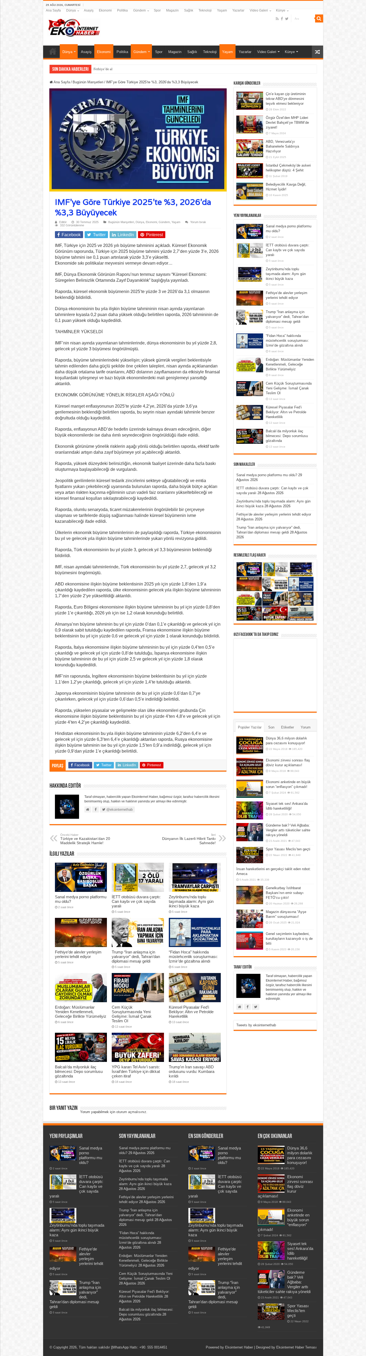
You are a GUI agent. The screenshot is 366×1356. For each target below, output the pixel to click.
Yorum (306, 727)
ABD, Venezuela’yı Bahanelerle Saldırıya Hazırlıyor (282, 146)
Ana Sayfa (53, 10)
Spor (157, 10)
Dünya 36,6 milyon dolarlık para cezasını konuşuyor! (299, 1155)
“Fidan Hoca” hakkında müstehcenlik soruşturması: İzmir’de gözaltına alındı (193, 956)
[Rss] (277, 19)
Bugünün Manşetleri (88, 82)
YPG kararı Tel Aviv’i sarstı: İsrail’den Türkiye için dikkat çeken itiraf (136, 1071)
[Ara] (319, 18)
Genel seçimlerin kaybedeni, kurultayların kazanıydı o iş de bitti (289, 938)
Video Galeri (259, 10)
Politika (122, 10)
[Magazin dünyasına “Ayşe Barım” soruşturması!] (249, 919)
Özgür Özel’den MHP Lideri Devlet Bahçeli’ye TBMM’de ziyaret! (287, 122)
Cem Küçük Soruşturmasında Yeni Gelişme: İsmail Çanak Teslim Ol (132, 1014)
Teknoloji (205, 10)
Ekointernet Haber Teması (296, 1347)
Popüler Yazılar (250, 727)
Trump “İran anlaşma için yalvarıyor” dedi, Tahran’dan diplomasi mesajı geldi (136, 956)
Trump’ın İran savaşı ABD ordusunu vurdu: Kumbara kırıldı (191, 1071)
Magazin (172, 10)
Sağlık (188, 10)
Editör (63, 222)
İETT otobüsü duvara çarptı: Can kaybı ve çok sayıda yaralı (136, 901)
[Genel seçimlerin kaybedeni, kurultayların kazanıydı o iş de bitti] (249, 940)
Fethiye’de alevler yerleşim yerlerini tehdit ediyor (130, 69)
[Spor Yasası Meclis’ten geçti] (249, 855)
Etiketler (287, 727)
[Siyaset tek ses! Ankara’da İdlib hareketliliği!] (249, 810)
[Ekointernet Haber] (74, 26)
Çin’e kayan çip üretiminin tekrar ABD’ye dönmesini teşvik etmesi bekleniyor (286, 99)
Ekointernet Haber (239, 1347)
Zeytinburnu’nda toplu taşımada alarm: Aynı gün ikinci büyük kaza (191, 901)
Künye (280, 10)
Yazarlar (238, 10)
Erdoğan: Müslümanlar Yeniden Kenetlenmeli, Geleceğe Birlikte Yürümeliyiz (80, 1012)
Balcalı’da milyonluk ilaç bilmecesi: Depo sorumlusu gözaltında (79, 1071)
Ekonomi (105, 10)
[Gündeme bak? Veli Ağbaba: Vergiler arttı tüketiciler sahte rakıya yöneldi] (249, 832)
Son (271, 727)
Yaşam (222, 10)
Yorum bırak (198, 222)
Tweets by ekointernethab (256, 1025)
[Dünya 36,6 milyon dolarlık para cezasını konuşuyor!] (249, 745)
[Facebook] (281, 19)
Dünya (71, 10)
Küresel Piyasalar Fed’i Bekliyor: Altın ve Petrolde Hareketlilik (191, 1012)
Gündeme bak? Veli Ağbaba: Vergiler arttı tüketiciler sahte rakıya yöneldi (288, 830)
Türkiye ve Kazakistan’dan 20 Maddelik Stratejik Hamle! (85, 839)
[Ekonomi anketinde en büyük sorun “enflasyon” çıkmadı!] (249, 789)
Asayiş (89, 10)
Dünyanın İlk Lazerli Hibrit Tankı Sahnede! (189, 839)
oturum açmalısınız (131, 1112)
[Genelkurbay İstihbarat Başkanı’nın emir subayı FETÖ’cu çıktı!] (249, 895)
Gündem (139, 10)
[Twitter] (287, 19)
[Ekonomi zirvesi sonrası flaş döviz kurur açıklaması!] (249, 767)
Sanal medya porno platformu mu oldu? (266, 475)
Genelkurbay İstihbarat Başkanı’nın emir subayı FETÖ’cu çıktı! (285, 893)
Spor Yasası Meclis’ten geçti (288, 849)
